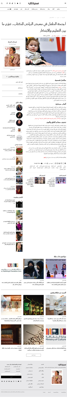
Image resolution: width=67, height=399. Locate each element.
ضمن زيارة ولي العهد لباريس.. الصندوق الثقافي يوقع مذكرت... (9, 179)
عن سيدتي (30, 370)
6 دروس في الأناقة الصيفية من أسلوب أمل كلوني (9, 222)
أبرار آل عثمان (12, 114)
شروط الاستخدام (63, 392)
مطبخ (15, 9)
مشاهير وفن (18, 369)
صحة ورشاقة (42, 9)
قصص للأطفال (47, 168)
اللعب (30, 168)
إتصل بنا (44, 392)
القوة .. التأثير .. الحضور (19, 82)
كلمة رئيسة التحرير (13, 76)
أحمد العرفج (13, 131)
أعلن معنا (49, 392)
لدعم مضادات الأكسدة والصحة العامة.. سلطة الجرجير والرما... (9, 150)
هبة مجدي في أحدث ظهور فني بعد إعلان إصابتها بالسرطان (8, 243)
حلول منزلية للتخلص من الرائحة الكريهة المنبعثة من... (9, 211)
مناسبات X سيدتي (29, 367)
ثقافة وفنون (64, 36)
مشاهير (58, 9)
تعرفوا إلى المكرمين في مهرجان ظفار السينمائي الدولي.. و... (9, 188)
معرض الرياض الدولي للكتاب (58, 71)
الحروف (34, 168)
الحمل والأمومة (7, 371)
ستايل (42, 374)
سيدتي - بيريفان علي (56, 36)
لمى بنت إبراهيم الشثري (11, 107)
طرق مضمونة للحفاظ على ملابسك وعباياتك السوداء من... (9, 201)
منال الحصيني (12, 137)
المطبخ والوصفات (7, 369)
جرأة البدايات (20, 94)
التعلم (61, 168)
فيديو (8, 9)
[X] (15, 3)
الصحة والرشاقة (7, 366)
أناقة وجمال (18, 371)
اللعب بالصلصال (62, 169)
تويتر (45, 157)
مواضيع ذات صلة (60, 256)
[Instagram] (9, 3)
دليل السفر (41, 387)
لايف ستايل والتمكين (16, 366)
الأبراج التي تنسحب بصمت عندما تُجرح (8, 159)
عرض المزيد (34, 355)
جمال (49, 9)
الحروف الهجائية (40, 168)
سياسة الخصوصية (56, 392)
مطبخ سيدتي (41, 367)
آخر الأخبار (30, 387)
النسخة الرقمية (12, 69)
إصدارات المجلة (12, 42)
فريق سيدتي (30, 377)
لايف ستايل (27, 9)
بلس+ (21, 9)
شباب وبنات (13, 167)
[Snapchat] (17, 3)
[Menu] (65, 3)
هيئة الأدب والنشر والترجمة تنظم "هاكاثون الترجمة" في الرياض (48, 119)
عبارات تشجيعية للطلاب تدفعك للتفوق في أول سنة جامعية (9, 169)
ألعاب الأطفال (32, 166)
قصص (59, 87)
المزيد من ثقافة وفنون (58, 292)
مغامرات (52, 168)
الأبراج (14, 157)
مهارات (57, 168)
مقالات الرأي (19, 102)
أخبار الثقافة (53, 166)
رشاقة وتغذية (12, 147)
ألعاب (63, 73)
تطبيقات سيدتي (29, 380)
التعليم (64, 168)
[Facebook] (7, 3)
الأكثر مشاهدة (18, 197)
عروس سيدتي (41, 380)
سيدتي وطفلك (34, 9)
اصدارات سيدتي (40, 383)
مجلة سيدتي (30, 364)
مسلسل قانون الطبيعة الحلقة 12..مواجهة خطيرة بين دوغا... (9, 233)
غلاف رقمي (30, 383)
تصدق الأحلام (20, 88)
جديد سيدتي (19, 144)
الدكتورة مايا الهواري (11, 122)
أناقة (53, 9)
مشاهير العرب (12, 186)
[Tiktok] (12, 3)
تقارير (43, 377)
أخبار (14, 176)
